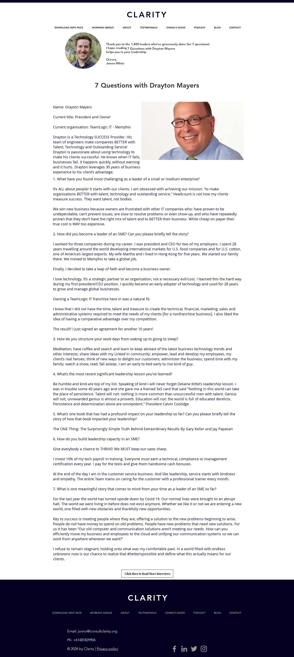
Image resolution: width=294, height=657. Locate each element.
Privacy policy (107, 649)
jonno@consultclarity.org (97, 631)
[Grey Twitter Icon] (194, 649)
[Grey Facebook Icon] (174, 649)
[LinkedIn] (184, 649)
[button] (69, 27)
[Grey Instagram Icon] (204, 649)
